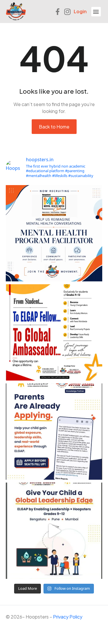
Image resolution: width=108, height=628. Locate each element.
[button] (96, 11)
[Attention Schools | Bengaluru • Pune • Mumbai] (54, 332)
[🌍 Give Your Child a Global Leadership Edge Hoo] (54, 531)
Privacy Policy (67, 617)
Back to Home (54, 127)
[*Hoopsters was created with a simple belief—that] (54, 233)
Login (80, 11)
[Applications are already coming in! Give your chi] (54, 431)
